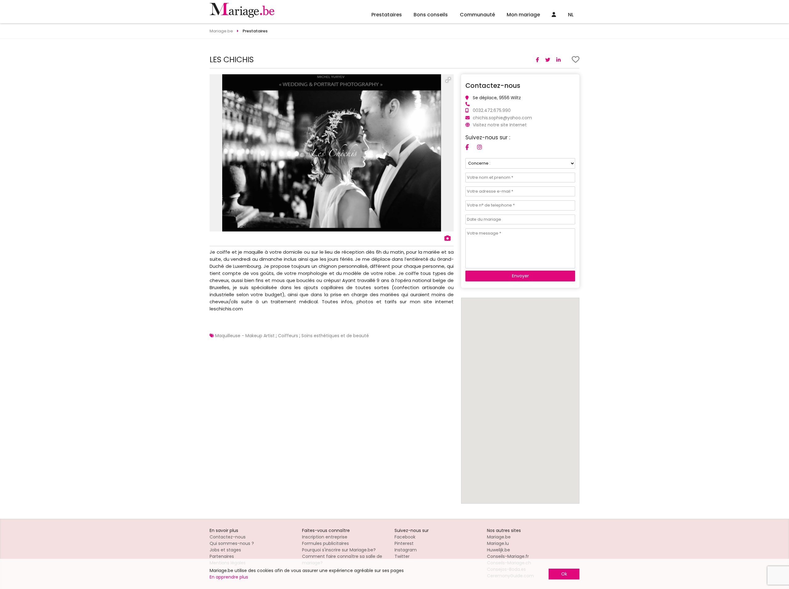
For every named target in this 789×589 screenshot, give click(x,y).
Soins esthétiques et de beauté (335, 336)
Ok (564, 574)
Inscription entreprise (324, 537)
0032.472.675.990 (492, 110)
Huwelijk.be (498, 550)
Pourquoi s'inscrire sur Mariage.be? (339, 550)
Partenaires (222, 556)
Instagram (405, 550)
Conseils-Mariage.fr (508, 556)
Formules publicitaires (325, 543)
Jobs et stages (225, 550)
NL (571, 14)
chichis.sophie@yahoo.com (502, 118)
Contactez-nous (228, 537)
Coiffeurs (288, 336)
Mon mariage (523, 14)
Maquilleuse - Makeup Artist (245, 336)
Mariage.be (499, 537)
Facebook (404, 537)
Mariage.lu (498, 543)
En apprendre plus (229, 577)
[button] (448, 80)
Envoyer (520, 276)
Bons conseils (431, 14)
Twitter (402, 556)
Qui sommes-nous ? (232, 543)
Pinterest (404, 543)
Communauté (477, 14)
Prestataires (386, 14)
